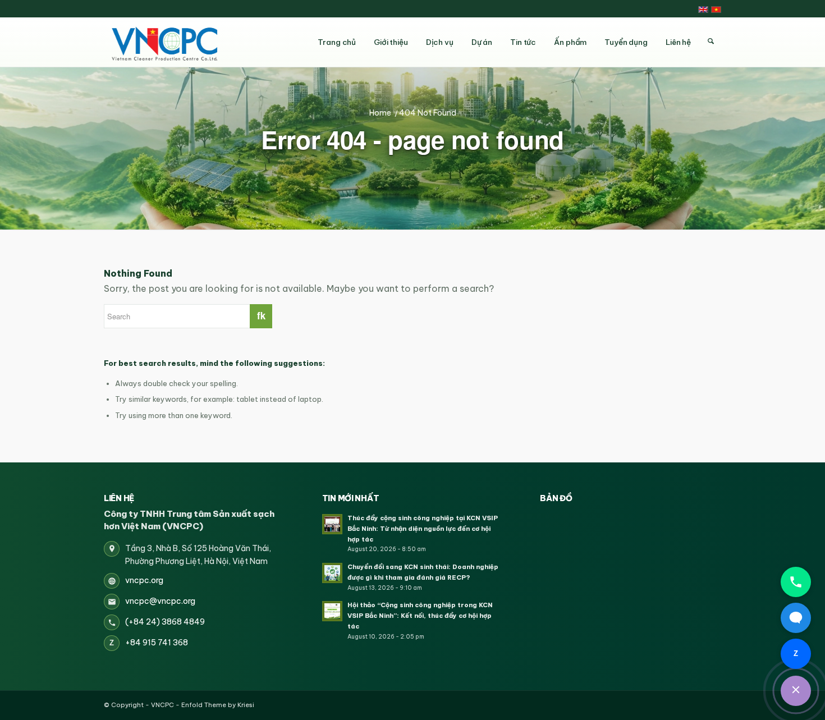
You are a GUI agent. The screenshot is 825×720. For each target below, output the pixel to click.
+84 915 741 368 (156, 643)
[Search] (710, 41)
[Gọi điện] (796, 582)
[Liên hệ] (796, 691)
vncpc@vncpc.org (160, 601)
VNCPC (162, 705)
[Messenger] (796, 618)
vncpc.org (144, 580)
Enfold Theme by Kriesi (217, 705)
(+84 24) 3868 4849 (165, 622)
